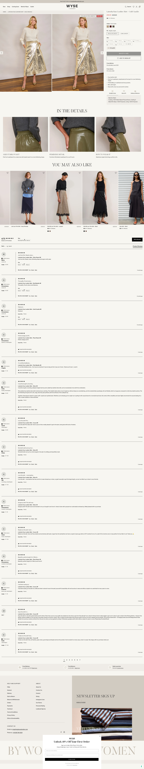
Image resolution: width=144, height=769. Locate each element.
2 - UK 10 (128, 40)
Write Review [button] (137, 239)
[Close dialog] (100, 736)
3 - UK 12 (137, 40)
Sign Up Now (81, 702)
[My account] (136, 7)
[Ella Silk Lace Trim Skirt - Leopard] (51, 198)
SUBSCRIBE (71, 759)
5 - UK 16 (119, 44)
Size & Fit (124, 93)
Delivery (9, 693)
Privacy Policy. (75, 765)
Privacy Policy (11, 715)
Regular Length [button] (112, 33)
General (9, 690)
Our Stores (39, 702)
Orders (9, 702)
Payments (10, 706)
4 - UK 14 (110, 44)
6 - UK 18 (128, 44)
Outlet (32, 6)
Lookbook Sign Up (41, 709)
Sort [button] (3, 246)
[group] (9, 238)
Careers (38, 693)
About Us (38, 687)
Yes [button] (30, 270)
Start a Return (11, 696)
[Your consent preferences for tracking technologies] (141, 766)
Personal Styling (40, 706)
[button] (127, 7)
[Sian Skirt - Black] (123, 198)
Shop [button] (8, 6)
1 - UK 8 (119, 40)
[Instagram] (64, 732)
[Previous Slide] (1, 194)
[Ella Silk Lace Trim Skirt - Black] (87, 198)
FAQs (8, 687)
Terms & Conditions (12, 712)
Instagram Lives (40, 699)
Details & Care (112, 93)
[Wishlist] (133, 7)
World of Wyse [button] (25, 6)
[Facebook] (61, 732)
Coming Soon (15, 6)
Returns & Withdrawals (13, 699)
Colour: (108, 23)
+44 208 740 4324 (17, 732)
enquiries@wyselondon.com (77, 1)
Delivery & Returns (135, 93)
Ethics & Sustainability (13, 718)
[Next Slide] (142, 194)
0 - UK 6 (111, 40)
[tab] (137, 246)
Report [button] (32, 270)
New (4, 6)
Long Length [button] (124, 33)
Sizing (37, 696)
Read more (34, 668)
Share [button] (36, 270)
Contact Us (39, 690)
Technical (9, 709)
